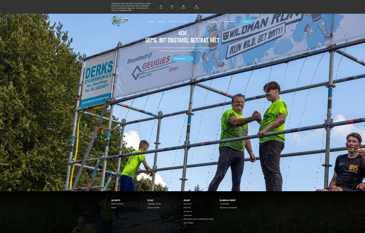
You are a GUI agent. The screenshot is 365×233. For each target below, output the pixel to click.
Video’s (114, 208)
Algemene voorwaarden (228, 208)
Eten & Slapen (213, 22)
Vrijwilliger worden (154, 204)
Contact (201, 22)
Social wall (173, 22)
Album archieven (117, 204)
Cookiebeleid (224, 204)
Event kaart (162, 22)
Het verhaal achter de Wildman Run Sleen (198, 219)
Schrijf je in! (246, 21)
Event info (150, 22)
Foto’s (193, 22)
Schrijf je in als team (230, 21)
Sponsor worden (154, 208)
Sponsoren (184, 22)
